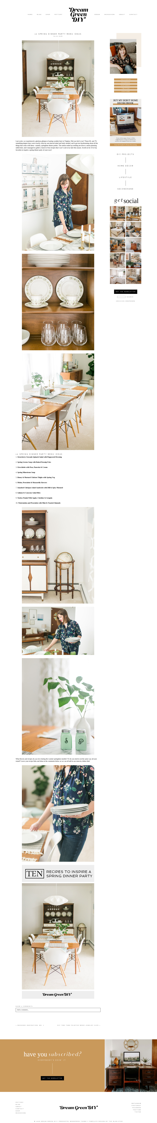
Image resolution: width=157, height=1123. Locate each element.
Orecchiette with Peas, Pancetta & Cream (32, 467)
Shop (48, 14)
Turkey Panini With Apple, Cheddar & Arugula (34, 498)
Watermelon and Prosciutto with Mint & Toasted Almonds (39, 503)
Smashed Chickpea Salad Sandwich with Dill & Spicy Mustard (40, 488)
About (122, 14)
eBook (97, 14)
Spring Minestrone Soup (26, 472)
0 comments (24, 1006)
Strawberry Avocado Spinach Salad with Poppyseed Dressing (39, 457)
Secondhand (125, 189)
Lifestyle (125, 177)
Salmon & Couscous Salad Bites (28, 493)
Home (30, 14)
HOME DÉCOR (126, 166)
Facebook (136, 1107)
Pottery (58, 14)
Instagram (136, 1103)
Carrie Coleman (42, 1003)
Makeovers (110, 14)
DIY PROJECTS (125, 154)
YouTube (137, 1109)
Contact (133, 14)
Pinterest (136, 1105)
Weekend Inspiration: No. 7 (31, 1025)
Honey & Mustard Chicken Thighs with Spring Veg (36, 477)
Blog (39, 14)
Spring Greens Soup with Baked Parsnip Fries (34, 462)
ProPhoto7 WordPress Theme (73, 1121)
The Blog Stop (116, 1121)
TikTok (138, 1112)
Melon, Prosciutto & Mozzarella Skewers (32, 482)
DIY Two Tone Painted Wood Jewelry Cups (78, 1025)
